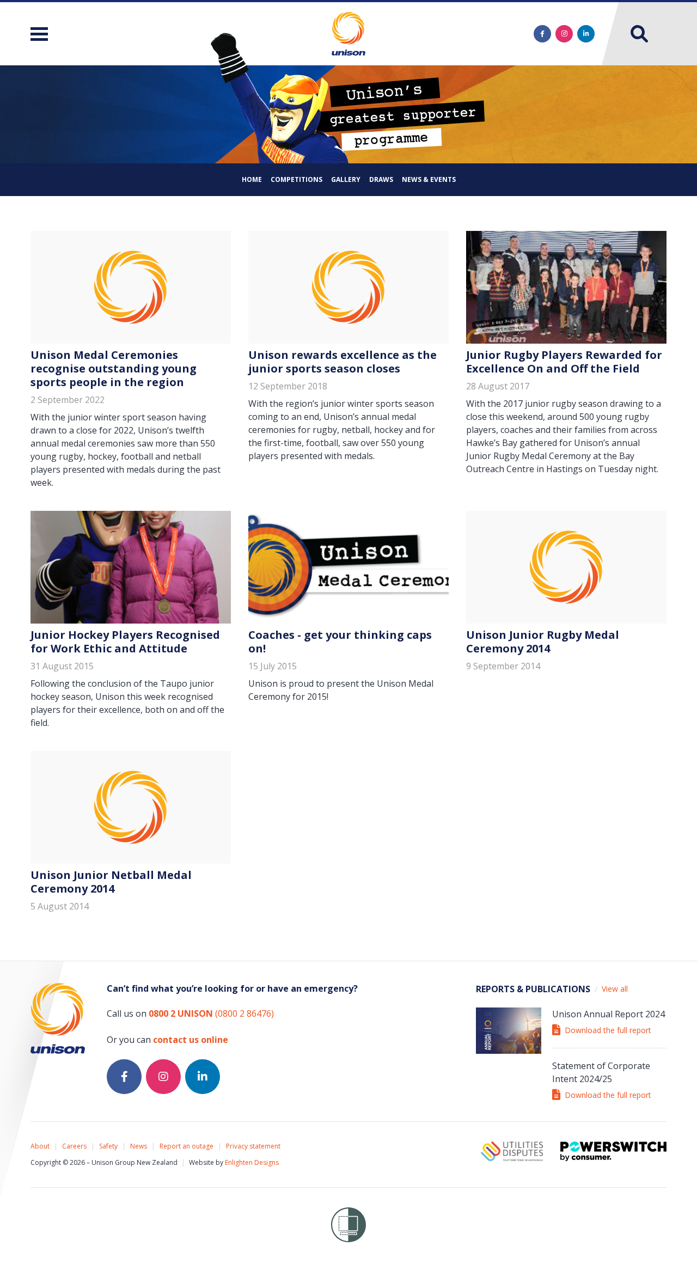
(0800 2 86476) (211, 1013)
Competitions (296, 179)
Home (252, 179)
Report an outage (186, 1146)
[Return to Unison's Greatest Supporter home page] (57, 1018)
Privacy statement (253, 1146)
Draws (381, 179)
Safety (108, 1146)
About (40, 1146)
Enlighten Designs (252, 1162)
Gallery (345, 179)
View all (615, 989)
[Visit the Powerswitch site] (613, 1151)
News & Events (429, 179)
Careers (74, 1146)
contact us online (190, 1040)
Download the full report (608, 1030)
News (138, 1146)
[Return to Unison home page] (348, 34)
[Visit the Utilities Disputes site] (512, 1151)
